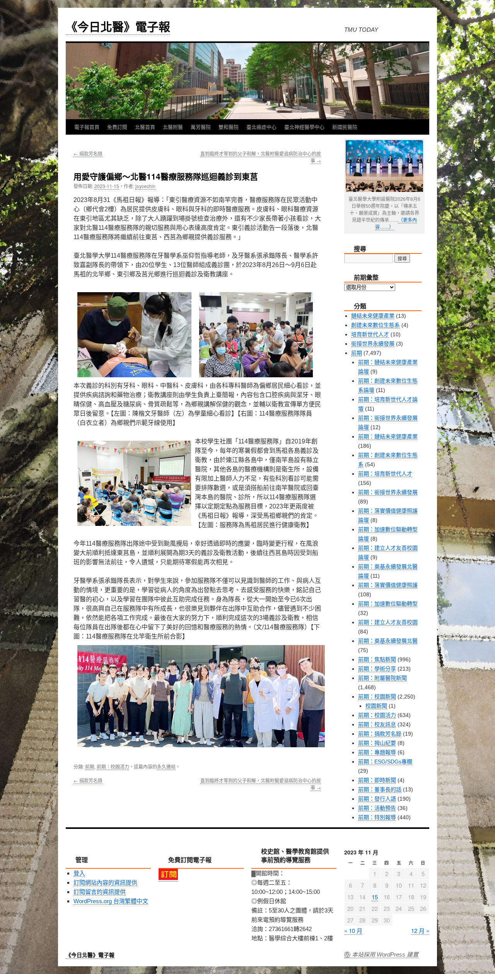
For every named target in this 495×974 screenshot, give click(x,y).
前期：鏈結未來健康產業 (388, 436)
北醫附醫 (173, 126)
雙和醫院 (228, 126)
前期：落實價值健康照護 (388, 585)
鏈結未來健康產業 (372, 316)
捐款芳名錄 (87, 153)
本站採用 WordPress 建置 (385, 955)
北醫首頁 (145, 126)
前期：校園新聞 (377, 696)
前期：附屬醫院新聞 (382, 678)
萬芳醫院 (201, 126)
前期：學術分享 (377, 669)
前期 (89, 766)
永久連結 (166, 766)
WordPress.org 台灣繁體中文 (110, 901)
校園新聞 (376, 706)
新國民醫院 (344, 126)
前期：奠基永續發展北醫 (388, 641)
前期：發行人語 (377, 799)
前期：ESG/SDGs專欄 (385, 761)
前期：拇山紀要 (377, 743)
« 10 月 (353, 930)
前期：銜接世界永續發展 (388, 492)
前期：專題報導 (377, 752)
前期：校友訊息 (377, 724)
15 (375, 897)
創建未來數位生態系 (375, 325)
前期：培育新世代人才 (385, 474)
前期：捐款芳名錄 (379, 734)
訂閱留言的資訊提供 (99, 891)
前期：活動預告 (377, 808)
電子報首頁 (86, 126)
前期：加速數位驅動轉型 (388, 604)
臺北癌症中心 (261, 126)
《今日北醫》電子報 (118, 26)
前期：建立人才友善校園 (388, 622)
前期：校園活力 (113, 766)
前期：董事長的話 (379, 789)
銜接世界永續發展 (372, 344)
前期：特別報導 (377, 817)
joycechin (145, 186)
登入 (79, 873)
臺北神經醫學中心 (304, 126)
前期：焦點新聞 (377, 659)
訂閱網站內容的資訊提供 (105, 882)
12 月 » (420, 930)
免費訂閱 (117, 126)
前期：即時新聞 (377, 780)
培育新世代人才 (370, 334)
